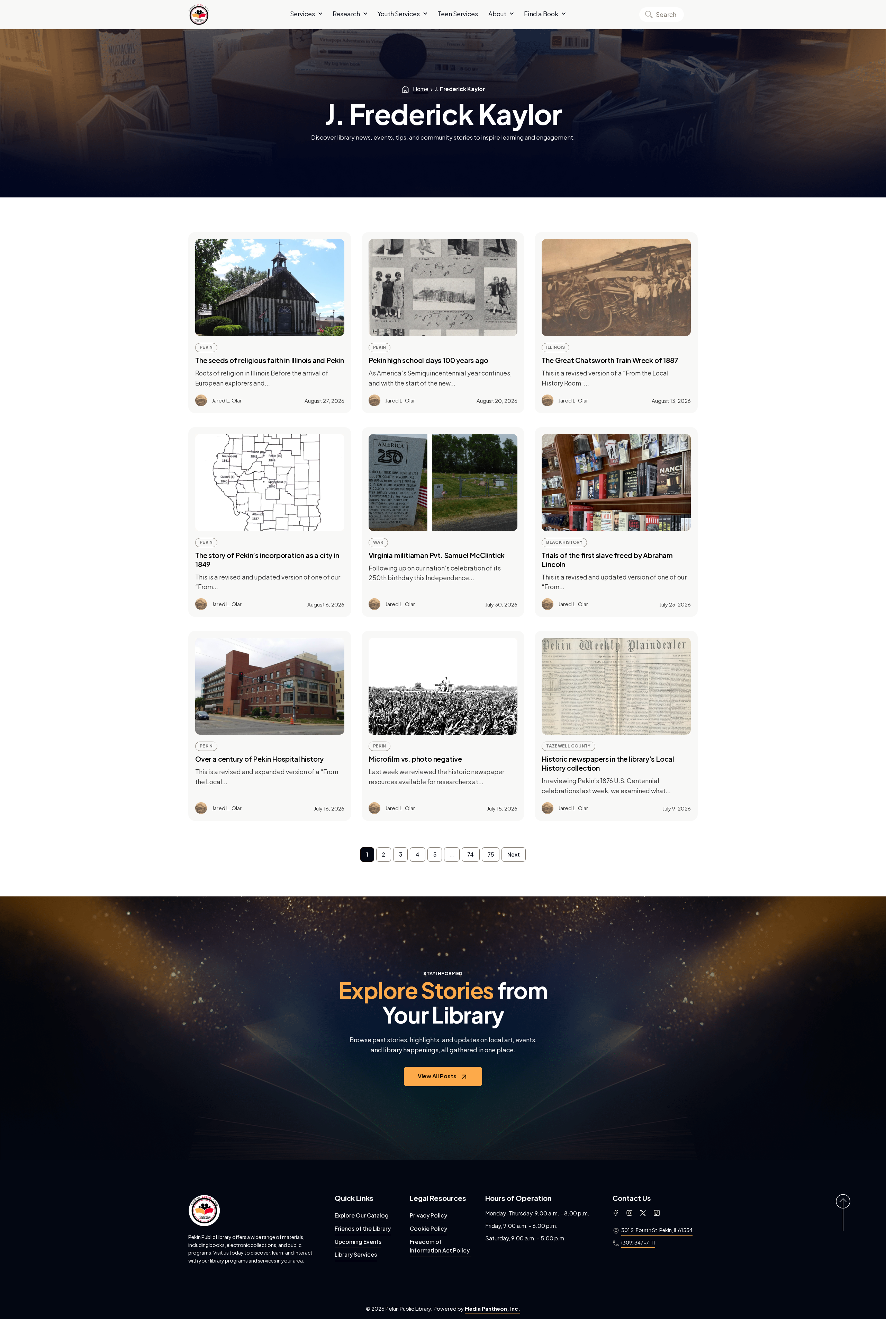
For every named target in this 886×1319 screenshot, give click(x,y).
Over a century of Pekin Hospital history (259, 758)
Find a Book (541, 14)
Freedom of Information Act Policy (440, 1246)
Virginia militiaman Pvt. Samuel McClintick (437, 555)
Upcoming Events (358, 1241)
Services (302, 14)
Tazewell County (568, 746)
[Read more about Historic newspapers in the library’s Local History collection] (616, 686)
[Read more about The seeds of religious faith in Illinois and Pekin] (269, 287)
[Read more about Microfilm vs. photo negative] (443, 686)
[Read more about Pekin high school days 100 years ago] (443, 287)
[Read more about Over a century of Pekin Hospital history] (269, 686)
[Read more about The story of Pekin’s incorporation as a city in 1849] (269, 482)
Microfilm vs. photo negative (415, 758)
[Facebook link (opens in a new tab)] (616, 1213)
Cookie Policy (428, 1228)
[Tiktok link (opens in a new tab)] (656, 1213)
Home (420, 89)
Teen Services (457, 14)
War (378, 542)
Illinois (555, 347)
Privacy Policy (428, 1215)
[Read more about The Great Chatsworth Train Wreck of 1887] (616, 287)
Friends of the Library (363, 1228)
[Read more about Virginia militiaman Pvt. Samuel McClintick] (443, 482)
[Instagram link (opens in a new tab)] (629, 1213)
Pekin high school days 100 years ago (428, 360)
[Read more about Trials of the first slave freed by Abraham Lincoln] (616, 482)
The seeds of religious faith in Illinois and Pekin (269, 360)
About (497, 14)
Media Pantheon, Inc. (492, 1308)
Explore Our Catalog (362, 1215)
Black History (564, 542)
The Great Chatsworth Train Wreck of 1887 (610, 360)
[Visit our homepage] (204, 1210)
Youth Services (399, 14)
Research (346, 14)
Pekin (206, 347)
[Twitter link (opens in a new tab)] (643, 1213)
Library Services (356, 1254)
